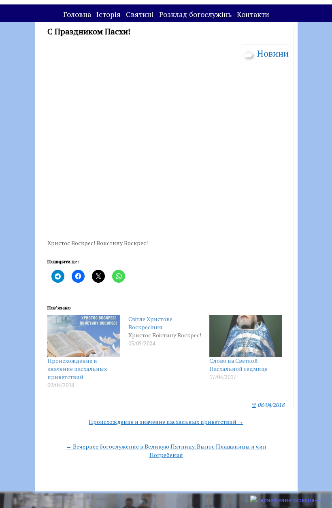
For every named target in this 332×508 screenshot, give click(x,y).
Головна (77, 14)
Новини (273, 53)
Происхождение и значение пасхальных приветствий (77, 369)
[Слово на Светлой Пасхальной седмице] (245, 336)
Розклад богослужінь (195, 14)
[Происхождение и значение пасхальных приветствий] (83, 336)
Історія (108, 14)
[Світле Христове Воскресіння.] (168, 331)
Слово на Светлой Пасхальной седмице (238, 365)
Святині (140, 14)
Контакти (253, 14)
